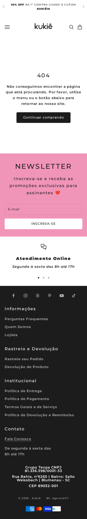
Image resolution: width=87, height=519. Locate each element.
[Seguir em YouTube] (61, 295)
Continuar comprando (43, 117)
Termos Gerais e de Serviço (31, 407)
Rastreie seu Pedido (24, 359)
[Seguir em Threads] (37, 295)
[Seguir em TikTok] (73, 295)
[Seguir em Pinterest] (49, 295)
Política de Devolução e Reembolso (39, 415)
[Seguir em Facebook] (13, 295)
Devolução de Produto (27, 367)
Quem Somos (18, 327)
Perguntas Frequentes (26, 319)
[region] (43, 257)
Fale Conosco (18, 439)
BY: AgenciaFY (57, 498)
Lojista (11, 335)
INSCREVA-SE (43, 224)
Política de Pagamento (27, 399)
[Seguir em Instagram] (25, 295)
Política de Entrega (23, 391)
